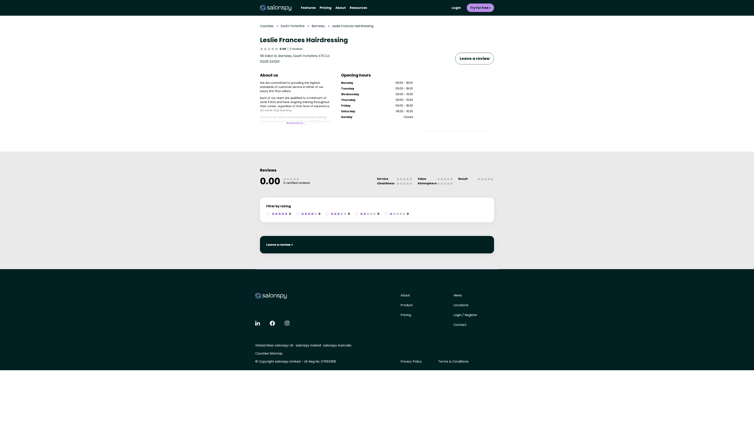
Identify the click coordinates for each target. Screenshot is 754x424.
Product (407, 305)
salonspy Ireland (308, 345)
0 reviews (296, 49)
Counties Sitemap (269, 353)
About (340, 7)
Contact (460, 325)
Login (456, 7)
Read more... (295, 123)
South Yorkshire (293, 26)
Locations (461, 305)
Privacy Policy (411, 361)
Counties (267, 26)
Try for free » (480, 7)
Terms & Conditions (453, 361)
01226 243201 (270, 61)
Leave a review (475, 58)
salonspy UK (284, 345)
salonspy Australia (337, 345)
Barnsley (318, 26)
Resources (358, 7)
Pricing (325, 7)
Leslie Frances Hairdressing (352, 26)
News (458, 295)
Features (308, 7)
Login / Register (465, 315)
